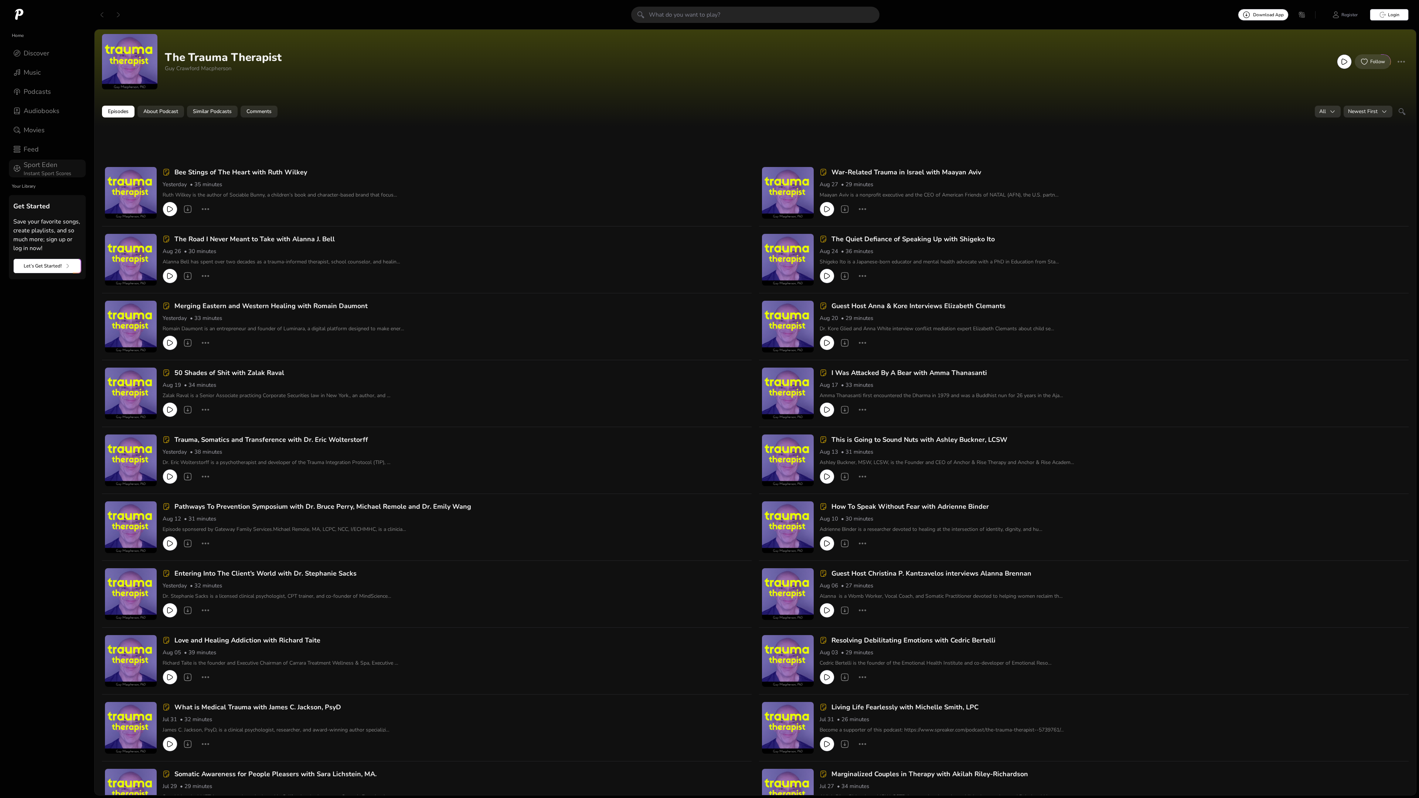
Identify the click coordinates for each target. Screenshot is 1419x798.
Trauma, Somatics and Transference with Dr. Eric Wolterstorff (271, 439)
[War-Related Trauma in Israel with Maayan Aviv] (788, 193)
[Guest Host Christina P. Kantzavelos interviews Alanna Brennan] (788, 594)
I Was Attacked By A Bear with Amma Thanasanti (909, 372)
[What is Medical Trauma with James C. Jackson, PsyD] (131, 728)
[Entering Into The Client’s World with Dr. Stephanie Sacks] (131, 594)
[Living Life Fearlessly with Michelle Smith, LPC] (788, 728)
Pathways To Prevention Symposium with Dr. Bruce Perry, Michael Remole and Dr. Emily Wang (322, 506)
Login (1393, 15)
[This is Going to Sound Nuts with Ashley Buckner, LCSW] (788, 460)
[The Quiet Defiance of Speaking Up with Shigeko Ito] (788, 260)
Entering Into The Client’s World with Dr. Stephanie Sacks (265, 573)
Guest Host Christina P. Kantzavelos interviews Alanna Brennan (931, 573)
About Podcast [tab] (160, 111)
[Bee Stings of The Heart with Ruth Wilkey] (131, 193)
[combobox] (1328, 111)
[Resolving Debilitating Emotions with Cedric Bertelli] (788, 661)
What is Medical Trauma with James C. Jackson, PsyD (257, 707)
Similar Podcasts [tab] (212, 111)
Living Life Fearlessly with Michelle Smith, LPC (905, 707)
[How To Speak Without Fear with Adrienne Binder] (788, 527)
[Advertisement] (244, 143)
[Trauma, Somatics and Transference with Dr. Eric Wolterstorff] (131, 460)
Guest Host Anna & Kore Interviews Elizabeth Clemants (918, 305)
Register (1349, 15)
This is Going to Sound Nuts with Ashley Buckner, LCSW (919, 439)
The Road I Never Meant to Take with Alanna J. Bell (254, 239)
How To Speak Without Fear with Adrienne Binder (910, 506)
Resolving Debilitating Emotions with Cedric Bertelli (913, 640)
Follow (1377, 61)
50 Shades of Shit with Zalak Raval (229, 372)
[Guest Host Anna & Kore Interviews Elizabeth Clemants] (788, 326)
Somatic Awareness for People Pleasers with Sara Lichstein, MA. (275, 774)
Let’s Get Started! (43, 266)
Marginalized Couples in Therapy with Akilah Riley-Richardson (929, 774)
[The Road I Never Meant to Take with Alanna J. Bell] (131, 260)
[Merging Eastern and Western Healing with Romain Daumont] (131, 326)
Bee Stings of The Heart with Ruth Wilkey (240, 172)
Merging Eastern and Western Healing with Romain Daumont (271, 305)
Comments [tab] (259, 111)
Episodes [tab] (118, 111)
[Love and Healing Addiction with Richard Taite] (131, 661)
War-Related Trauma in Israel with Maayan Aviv (906, 172)
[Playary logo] (19, 14)
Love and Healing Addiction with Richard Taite (247, 640)
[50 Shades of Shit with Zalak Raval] (131, 393)
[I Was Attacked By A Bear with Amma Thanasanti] (788, 393)
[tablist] (755, 111)
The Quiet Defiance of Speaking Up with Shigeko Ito (913, 239)
